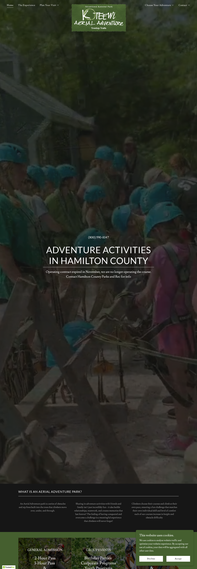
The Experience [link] (26, 5)
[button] (49, 5)
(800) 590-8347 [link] (98, 237)
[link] (98, 4)
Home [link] (10, 5)
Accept (178, 558)
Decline (151, 558)
